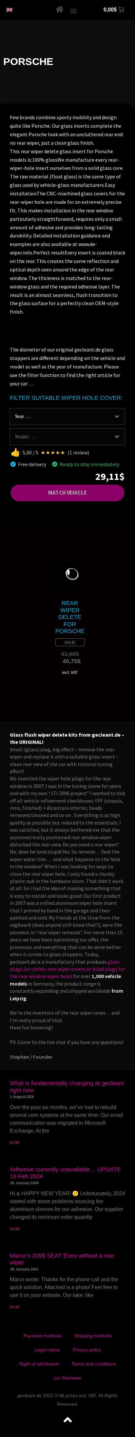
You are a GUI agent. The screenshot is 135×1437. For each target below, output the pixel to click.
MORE (15, 1142)
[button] (73, 10)
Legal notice (47, 1349)
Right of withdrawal (39, 1363)
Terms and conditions (94, 1363)
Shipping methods (93, 1335)
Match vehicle (67, 493)
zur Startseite (67, 1377)
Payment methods (42, 1335)
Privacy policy (87, 1349)
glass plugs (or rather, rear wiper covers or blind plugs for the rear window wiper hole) (67, 969)
